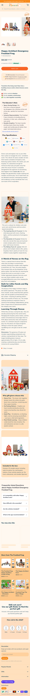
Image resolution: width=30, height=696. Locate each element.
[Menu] (3, 5)
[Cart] (27, 5)
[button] (14, 68)
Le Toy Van (8, 1)
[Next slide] (25, 1)
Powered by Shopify (5, 694)
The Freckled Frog (7, 55)
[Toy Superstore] (15, 5)
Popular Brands (4, 685)
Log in (3, 688)
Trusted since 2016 (22, 76)
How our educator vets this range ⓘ (10, 131)
